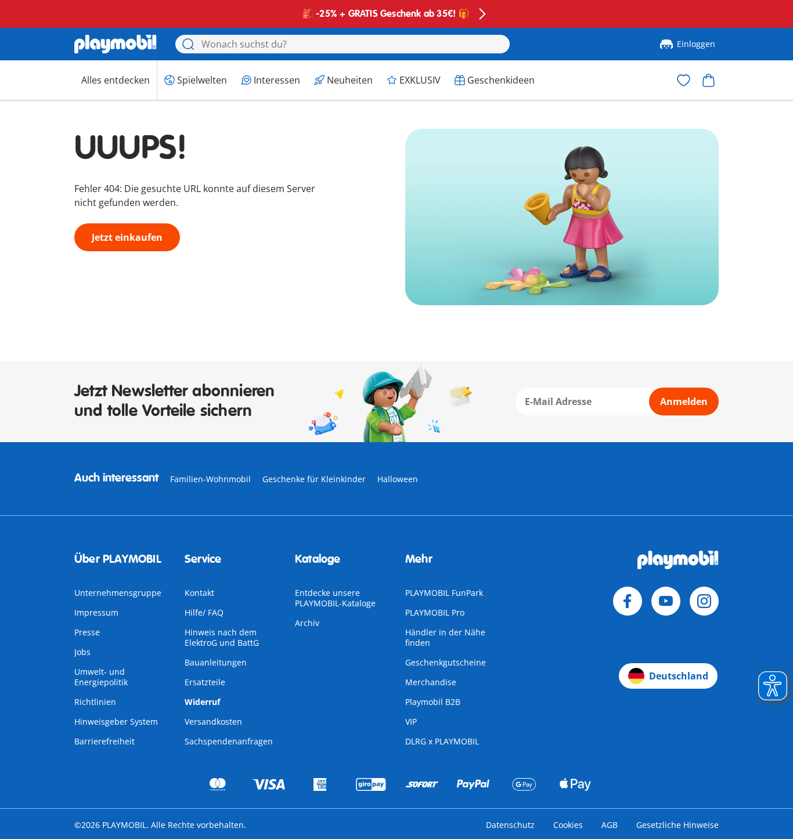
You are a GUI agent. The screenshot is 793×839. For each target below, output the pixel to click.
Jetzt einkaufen (127, 237)
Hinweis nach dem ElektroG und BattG (222, 637)
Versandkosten (213, 721)
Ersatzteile (205, 682)
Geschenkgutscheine (445, 662)
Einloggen (696, 43)
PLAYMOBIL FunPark (444, 592)
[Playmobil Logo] (115, 44)
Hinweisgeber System (116, 721)
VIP (411, 721)
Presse (87, 632)
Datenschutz (510, 824)
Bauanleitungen (216, 662)
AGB (609, 824)
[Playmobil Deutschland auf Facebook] (627, 601)
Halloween (397, 478)
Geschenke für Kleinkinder (314, 478)
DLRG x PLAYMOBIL (442, 741)
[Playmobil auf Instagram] (704, 601)
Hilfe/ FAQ (204, 612)
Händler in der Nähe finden (445, 637)
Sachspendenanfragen (229, 741)
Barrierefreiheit (104, 741)
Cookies (568, 824)
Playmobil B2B (432, 701)
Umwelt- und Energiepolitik (101, 677)
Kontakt (199, 592)
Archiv (307, 622)
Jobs (82, 651)
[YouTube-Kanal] (665, 601)
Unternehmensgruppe (117, 592)
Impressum (96, 612)
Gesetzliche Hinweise (677, 824)
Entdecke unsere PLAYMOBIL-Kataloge (335, 598)
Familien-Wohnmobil (210, 478)
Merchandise (430, 682)
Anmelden (684, 401)
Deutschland (678, 676)
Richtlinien (95, 701)
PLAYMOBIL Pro (434, 612)
